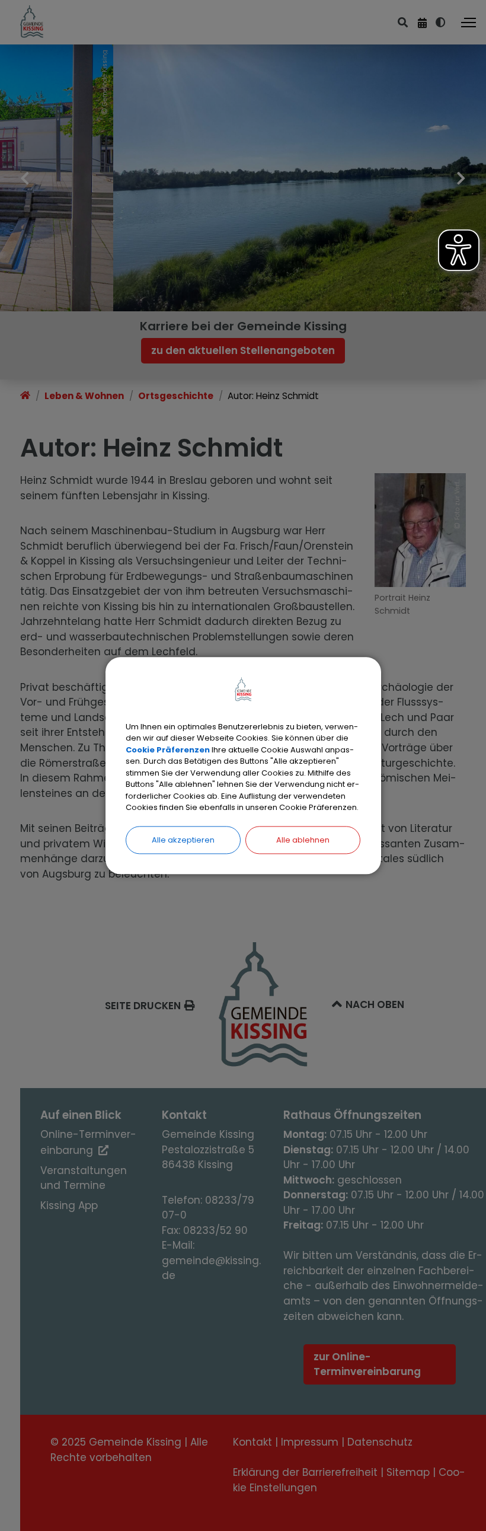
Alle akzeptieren (183, 840)
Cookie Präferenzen (168, 749)
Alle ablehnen (303, 840)
